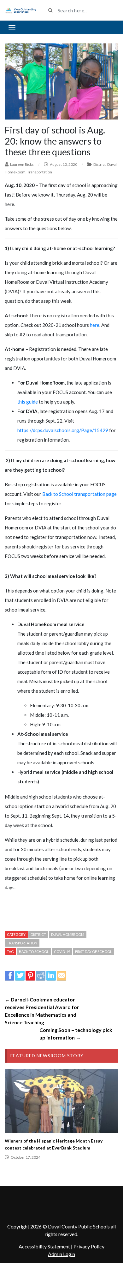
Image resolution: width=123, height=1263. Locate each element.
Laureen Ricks (22, 164)
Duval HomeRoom (67, 934)
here (94, 325)
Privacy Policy (88, 1246)
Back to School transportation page (79, 494)
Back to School (34, 951)
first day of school (93, 951)
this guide (27, 402)
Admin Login (61, 1254)
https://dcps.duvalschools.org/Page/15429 (62, 430)
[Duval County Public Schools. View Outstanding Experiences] (20, 10)
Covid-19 (62, 951)
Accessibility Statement (44, 1246)
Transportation (39, 172)
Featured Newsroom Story (47, 1055)
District (99, 164)
